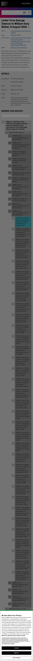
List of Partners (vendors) (8, 643)
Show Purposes (16, 657)
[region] (16, 636)
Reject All (16, 653)
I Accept (16, 648)
